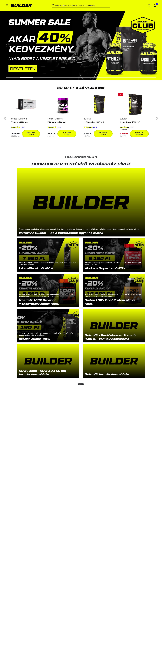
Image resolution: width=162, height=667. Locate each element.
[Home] (25, 5)
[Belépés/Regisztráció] (149, 5)
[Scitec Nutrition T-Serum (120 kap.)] (27, 104)
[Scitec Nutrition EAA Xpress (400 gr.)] (63, 104)
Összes (81, 384)
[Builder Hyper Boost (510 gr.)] (135, 104)
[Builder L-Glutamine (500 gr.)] (99, 104)
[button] (154, 5)
